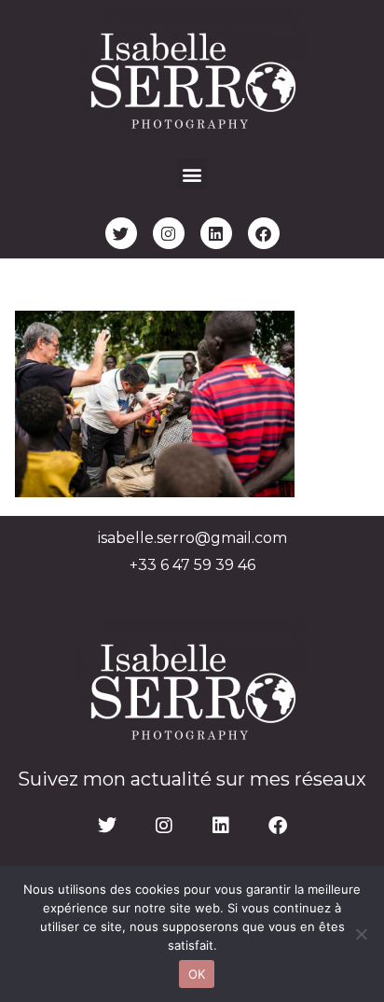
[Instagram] (169, 233)
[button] (192, 174)
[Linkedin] (216, 233)
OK (197, 974)
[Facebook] (264, 233)
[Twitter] (121, 233)
